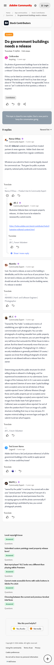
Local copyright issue (13, 535)
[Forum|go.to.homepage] (20, 5)
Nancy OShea (14, 138)
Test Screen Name (16, 446)
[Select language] (35, 5)
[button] (5, 6)
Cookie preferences (12, 652)
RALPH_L (13, 482)
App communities (21, 13)
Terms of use (28, 648)
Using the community (13, 648)
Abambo (12, 263)
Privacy (37, 648)
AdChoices (12, 661)
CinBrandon (14, 56)
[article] (27, 167)
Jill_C (16, 203)
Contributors (10, 97)
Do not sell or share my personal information (22, 657)
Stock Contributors (38, 13)
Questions (9, 15)
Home (8, 13)
